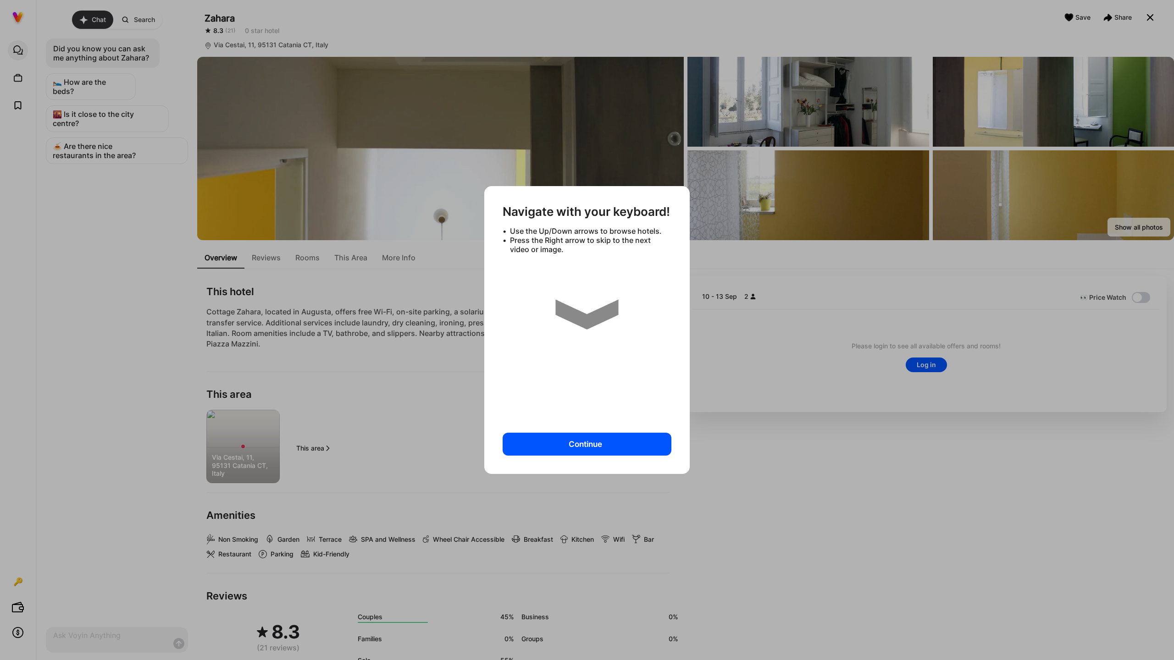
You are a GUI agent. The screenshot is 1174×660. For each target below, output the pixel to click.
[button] (587, 339)
